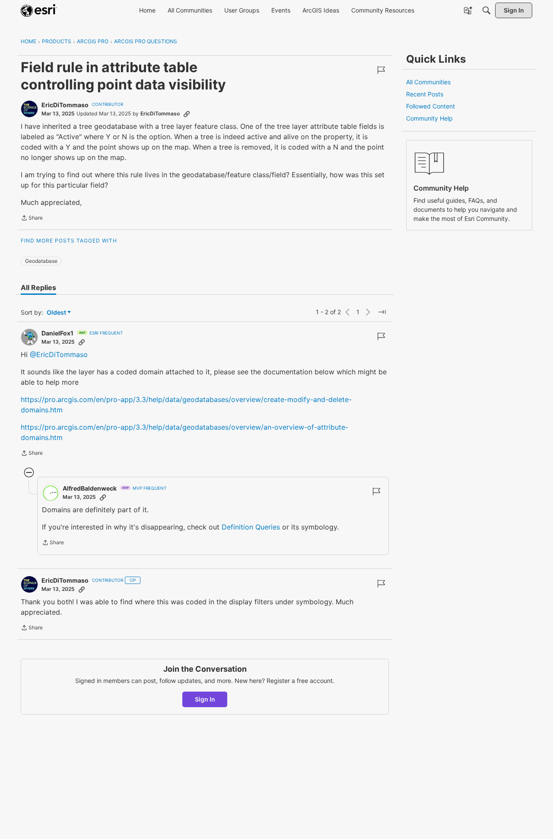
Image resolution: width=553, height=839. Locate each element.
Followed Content (430, 106)
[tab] (38, 287)
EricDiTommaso (65, 104)
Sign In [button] (205, 699)
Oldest (57, 313)
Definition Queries (251, 527)
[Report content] (381, 70)
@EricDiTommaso (59, 354)
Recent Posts (424, 94)
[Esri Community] (39, 10)
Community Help (429, 118)
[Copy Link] (186, 114)
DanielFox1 (57, 333)
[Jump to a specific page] (382, 312)
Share (32, 218)
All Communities (428, 82)
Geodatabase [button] (41, 261)
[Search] (486, 10)
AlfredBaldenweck (90, 488)
